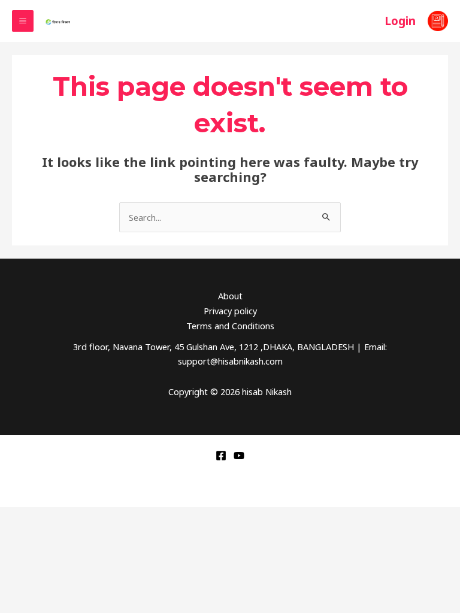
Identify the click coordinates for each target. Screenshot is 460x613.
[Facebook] (221, 455)
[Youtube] (239, 455)
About (230, 296)
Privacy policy (230, 311)
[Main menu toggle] (23, 21)
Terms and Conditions (230, 326)
